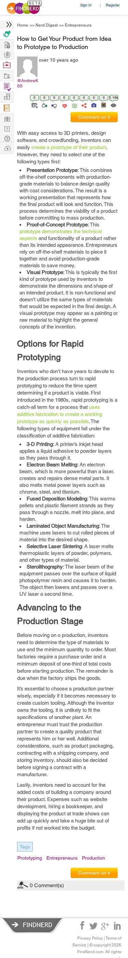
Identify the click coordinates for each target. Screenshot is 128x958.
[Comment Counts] (73, 104)
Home (22, 25)
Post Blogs (7, 148)
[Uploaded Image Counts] (93, 104)
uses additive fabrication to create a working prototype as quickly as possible (59, 414)
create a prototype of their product (68, 147)
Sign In (85, 5)
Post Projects (7, 44)
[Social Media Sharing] (83, 104)
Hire (7, 34)
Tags (25, 846)
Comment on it (94, 117)
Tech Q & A (7, 128)
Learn (7, 108)
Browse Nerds (7, 54)
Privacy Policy (90, 938)
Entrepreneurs (78, 25)
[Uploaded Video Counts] (103, 104)
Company (7, 97)
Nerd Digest (46, 25)
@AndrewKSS (27, 83)
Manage (7, 86)
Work (7, 65)
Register (113, 5)
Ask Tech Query (7, 138)
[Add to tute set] (34, 104)
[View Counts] (113, 104)
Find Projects (7, 75)
